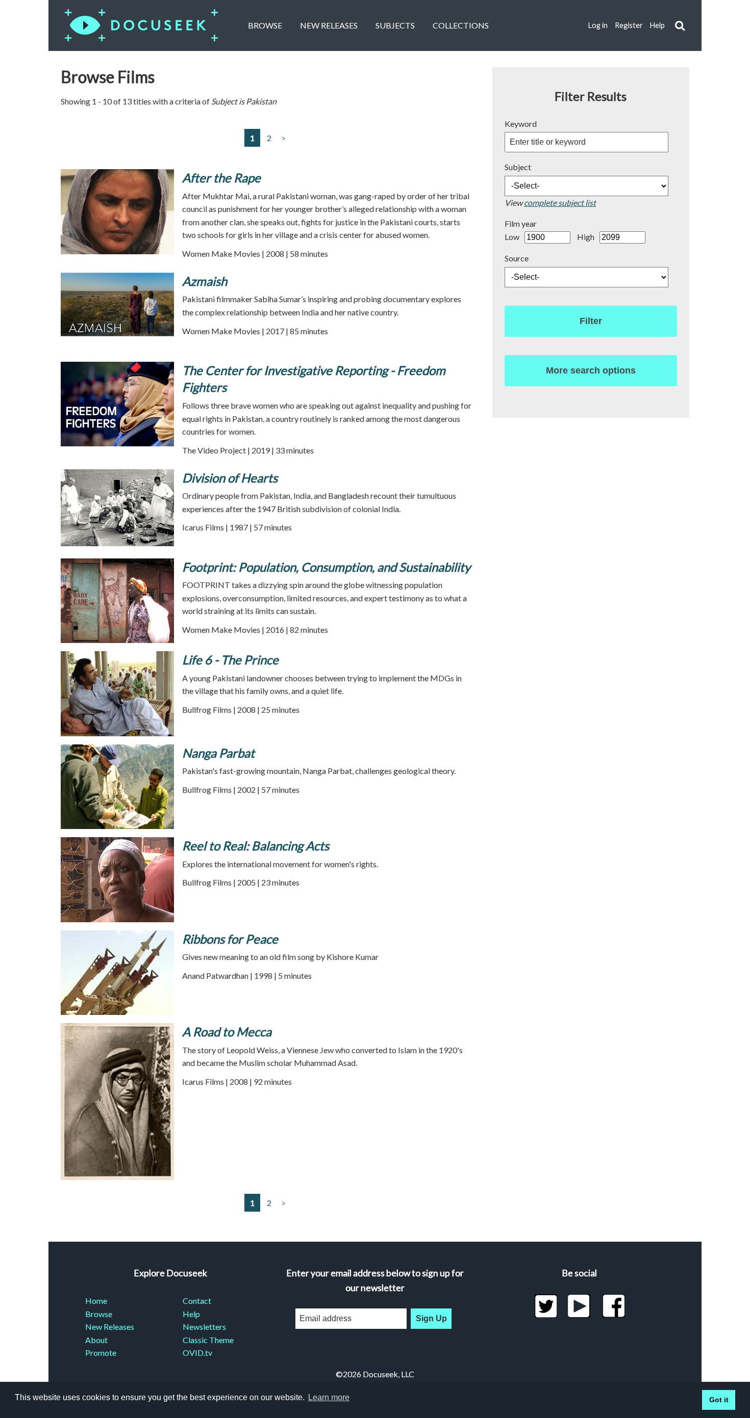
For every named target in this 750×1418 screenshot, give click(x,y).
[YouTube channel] (579, 1306)
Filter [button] (591, 321)
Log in (598, 25)
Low (512, 237)
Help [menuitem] (191, 1314)
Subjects (395, 25)
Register (629, 25)
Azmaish (204, 281)
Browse (265, 25)
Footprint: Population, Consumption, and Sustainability (326, 566)
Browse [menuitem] (98, 1314)
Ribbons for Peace (230, 938)
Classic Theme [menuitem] (208, 1340)
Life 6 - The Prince (230, 659)
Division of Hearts (230, 477)
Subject (518, 167)
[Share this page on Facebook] (613, 1306)
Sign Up (431, 1318)
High (585, 237)
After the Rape (222, 177)
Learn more (328, 1397)
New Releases (329, 25)
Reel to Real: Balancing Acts (255, 845)
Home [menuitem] (96, 1300)
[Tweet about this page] (545, 1306)
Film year (521, 223)
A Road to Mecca (226, 1031)
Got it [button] (719, 1400)
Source (517, 258)
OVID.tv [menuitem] (197, 1352)
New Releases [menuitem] (109, 1326)
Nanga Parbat (218, 752)
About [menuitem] (96, 1340)
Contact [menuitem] (197, 1300)
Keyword (521, 123)
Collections (461, 25)
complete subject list (560, 202)
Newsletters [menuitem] (204, 1326)
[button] (680, 26)
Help (657, 25)
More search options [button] (591, 370)
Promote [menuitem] (100, 1352)
